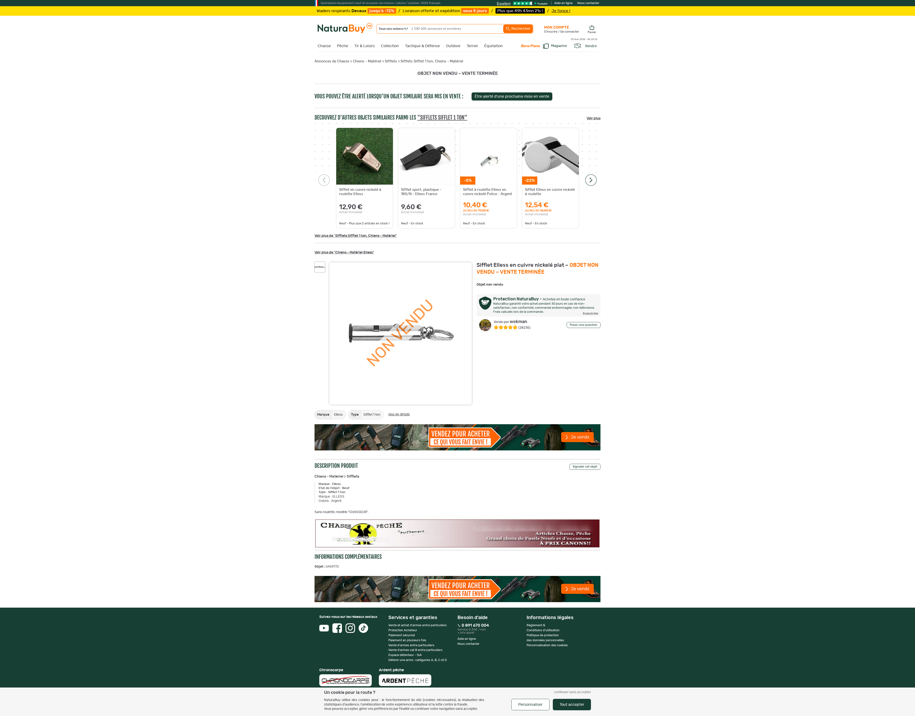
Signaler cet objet (585, 466)
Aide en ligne (563, 3)
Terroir (472, 46)
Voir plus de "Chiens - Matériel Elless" (344, 252)
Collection (390, 46)
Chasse (324, 46)
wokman (510, 322)
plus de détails (399, 414)
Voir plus (593, 118)
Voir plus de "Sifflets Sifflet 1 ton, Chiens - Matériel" (356, 235)
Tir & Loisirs (364, 46)
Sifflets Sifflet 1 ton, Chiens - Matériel (432, 61)
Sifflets (391, 61)
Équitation (493, 46)
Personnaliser (530, 704)
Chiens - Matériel (367, 61)
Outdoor (453, 46)
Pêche (342, 46)
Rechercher (520, 28)
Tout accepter (572, 704)
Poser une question (583, 325)
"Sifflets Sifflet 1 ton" (442, 117)
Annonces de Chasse (332, 61)
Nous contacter (588, 3)
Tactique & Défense (422, 46)
